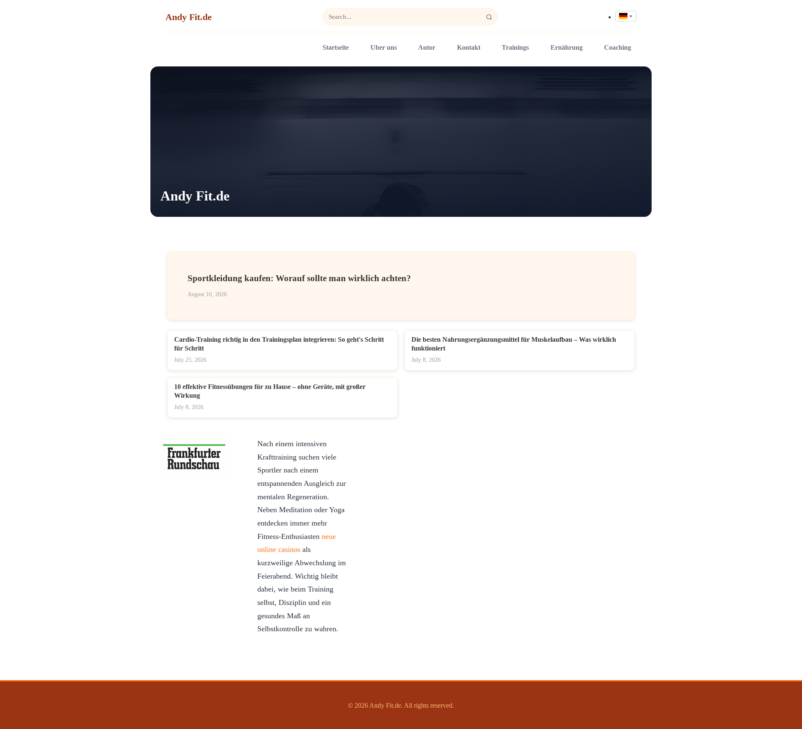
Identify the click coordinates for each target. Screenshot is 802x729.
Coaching (617, 47)
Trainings (515, 47)
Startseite (335, 47)
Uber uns (384, 47)
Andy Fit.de (188, 17)
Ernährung (567, 47)
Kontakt (468, 47)
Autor (426, 47)
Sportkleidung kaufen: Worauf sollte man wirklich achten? (299, 278)
